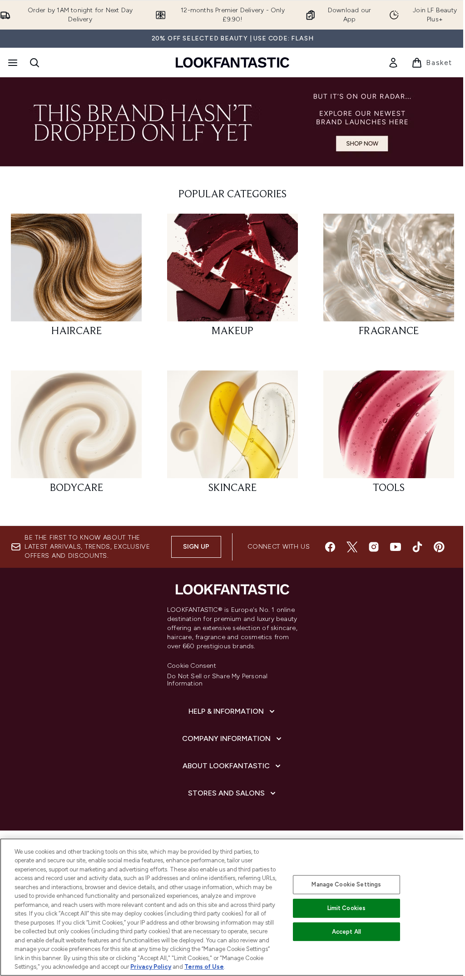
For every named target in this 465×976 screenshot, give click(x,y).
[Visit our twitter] (352, 547)
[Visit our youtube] (395, 547)
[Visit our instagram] (374, 547)
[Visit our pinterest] (439, 547)
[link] (393, 63)
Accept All (346, 931)
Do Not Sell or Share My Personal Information (217, 680)
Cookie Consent (191, 666)
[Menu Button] (12, 63)
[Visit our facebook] (330, 547)
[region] (232, 907)
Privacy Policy (150, 966)
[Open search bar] (34, 63)
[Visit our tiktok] (417, 547)
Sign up (196, 547)
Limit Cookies (346, 908)
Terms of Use (204, 966)
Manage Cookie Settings (346, 884)
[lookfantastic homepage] (232, 62)
